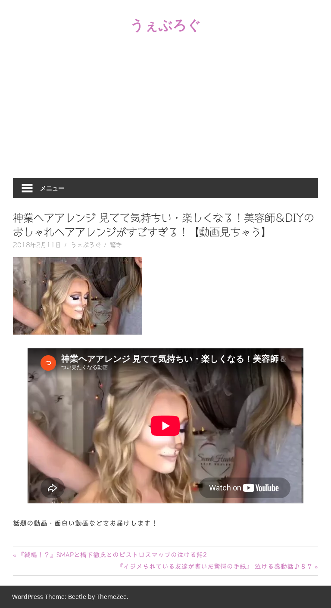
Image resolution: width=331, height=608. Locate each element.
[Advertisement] (165, 113)
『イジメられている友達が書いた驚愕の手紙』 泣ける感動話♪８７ (215, 566)
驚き (116, 245)
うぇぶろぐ (165, 24)
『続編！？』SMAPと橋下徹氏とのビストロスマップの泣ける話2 (112, 555)
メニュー (52, 188)
